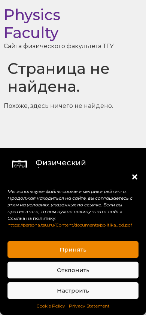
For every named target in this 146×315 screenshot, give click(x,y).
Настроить (73, 290)
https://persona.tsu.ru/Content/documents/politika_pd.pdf (69, 225)
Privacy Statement (89, 306)
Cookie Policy (50, 306)
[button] (135, 177)
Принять (73, 249)
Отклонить (73, 270)
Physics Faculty (32, 24)
